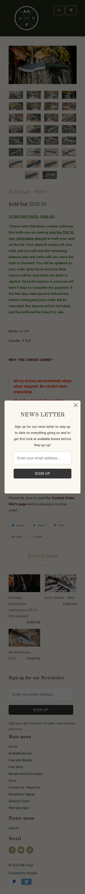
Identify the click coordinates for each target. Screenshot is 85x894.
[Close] (76, 405)
